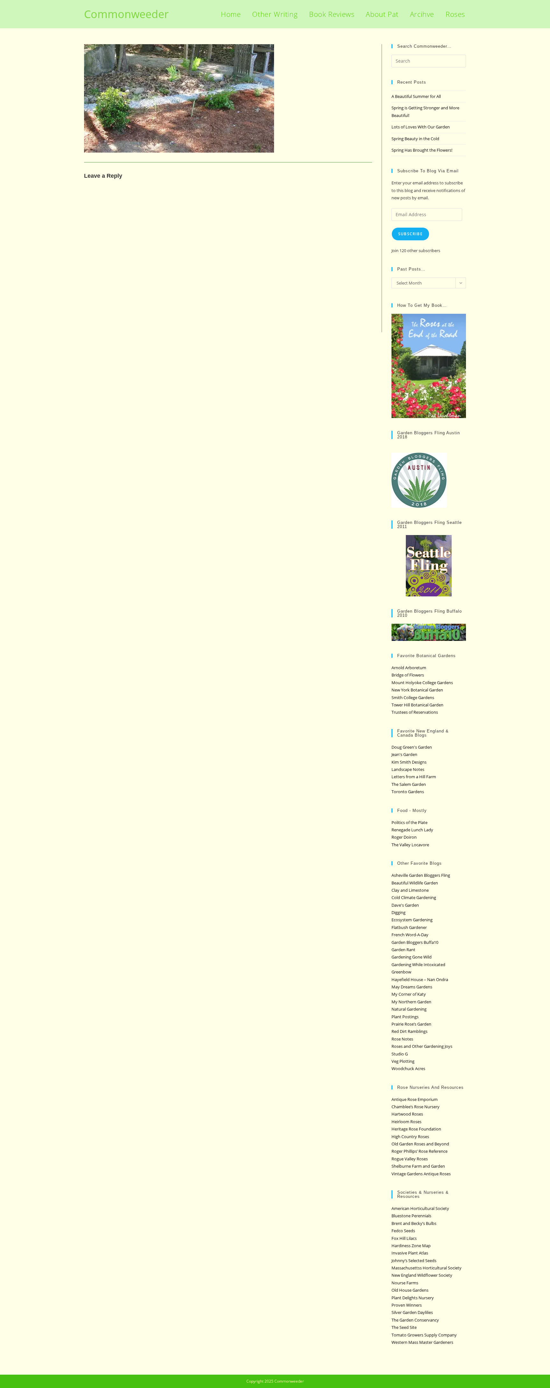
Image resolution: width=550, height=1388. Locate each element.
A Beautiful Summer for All (416, 96)
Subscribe (410, 234)
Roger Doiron (404, 837)
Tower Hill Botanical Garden (417, 705)
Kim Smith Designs (409, 762)
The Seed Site (404, 1327)
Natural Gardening (409, 1009)
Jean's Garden (404, 754)
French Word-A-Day (409, 935)
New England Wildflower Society (421, 1275)
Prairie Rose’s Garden (411, 1024)
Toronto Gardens (407, 791)
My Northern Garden (411, 1002)
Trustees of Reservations (414, 712)
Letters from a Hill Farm (413, 777)
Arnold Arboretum (408, 667)
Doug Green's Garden (411, 747)
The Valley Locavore (410, 845)
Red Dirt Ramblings (409, 1031)
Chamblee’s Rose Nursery (415, 1107)
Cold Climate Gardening (413, 897)
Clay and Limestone (410, 890)
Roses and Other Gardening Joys (421, 1046)
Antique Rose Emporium (414, 1099)
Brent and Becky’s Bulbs (413, 1223)
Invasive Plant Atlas (409, 1253)
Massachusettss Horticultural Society (426, 1268)
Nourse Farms (404, 1283)
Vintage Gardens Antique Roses (421, 1174)
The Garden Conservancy (415, 1320)
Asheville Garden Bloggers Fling (420, 875)
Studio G (399, 1054)
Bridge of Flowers (407, 675)
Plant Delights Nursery (412, 1298)
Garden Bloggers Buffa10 (414, 942)
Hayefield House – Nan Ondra (419, 979)
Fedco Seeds (403, 1230)
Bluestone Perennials (411, 1216)
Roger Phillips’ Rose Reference (419, 1151)
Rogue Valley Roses (409, 1159)
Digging (398, 912)
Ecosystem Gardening (412, 920)
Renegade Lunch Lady (412, 830)
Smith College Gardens (412, 697)
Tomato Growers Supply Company (424, 1335)
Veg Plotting (402, 1061)
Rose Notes (402, 1039)
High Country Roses (410, 1136)
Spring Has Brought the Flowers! (421, 150)
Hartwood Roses (407, 1114)
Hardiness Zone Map (411, 1245)
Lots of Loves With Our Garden (420, 127)
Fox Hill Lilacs (404, 1238)
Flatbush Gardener (409, 927)
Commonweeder (126, 14)
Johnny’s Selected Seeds (413, 1260)
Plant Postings (405, 1017)
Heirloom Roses (406, 1121)
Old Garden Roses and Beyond (420, 1144)
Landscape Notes (407, 769)
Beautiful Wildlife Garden (414, 883)
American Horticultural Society (420, 1208)
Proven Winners (406, 1305)
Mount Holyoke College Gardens (422, 682)
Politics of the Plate (409, 822)
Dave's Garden (405, 905)
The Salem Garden (408, 784)
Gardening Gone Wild (411, 957)
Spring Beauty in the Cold (415, 138)
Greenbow (401, 972)
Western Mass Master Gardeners (422, 1342)
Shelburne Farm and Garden (418, 1166)
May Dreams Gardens (411, 987)
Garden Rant (403, 949)
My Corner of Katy (408, 994)
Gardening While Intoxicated (418, 964)
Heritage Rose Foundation (416, 1129)
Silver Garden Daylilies (412, 1312)
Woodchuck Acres (408, 1068)
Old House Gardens (409, 1290)
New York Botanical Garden (417, 690)
